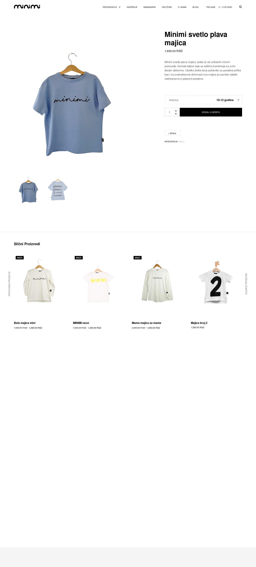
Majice (182, 141)
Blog (196, 7)
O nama (182, 7)
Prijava (211, 7)
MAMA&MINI (149, 7)
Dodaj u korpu (211, 112)
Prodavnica (110, 7)
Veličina (173, 100)
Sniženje (132, 7)
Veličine (167, 7)
